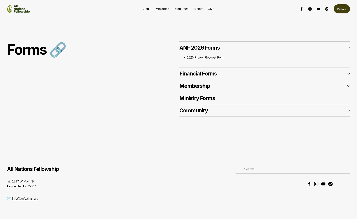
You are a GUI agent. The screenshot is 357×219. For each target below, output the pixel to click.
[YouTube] (318, 9)
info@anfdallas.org (25, 198)
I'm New (341, 9)
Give (211, 9)
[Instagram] (310, 9)
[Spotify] (327, 9)
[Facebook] (302, 9)
